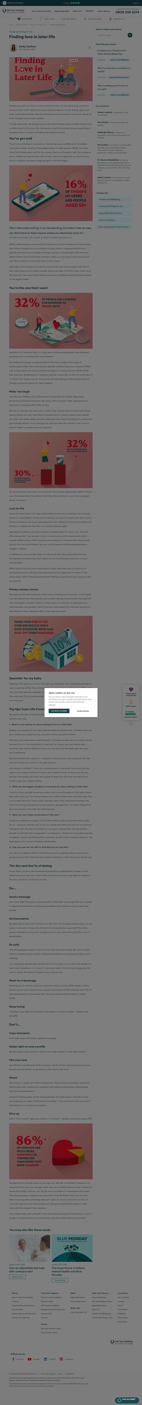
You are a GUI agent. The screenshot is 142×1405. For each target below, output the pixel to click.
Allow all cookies (59, 711)
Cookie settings (83, 711)
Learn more (52, 705)
